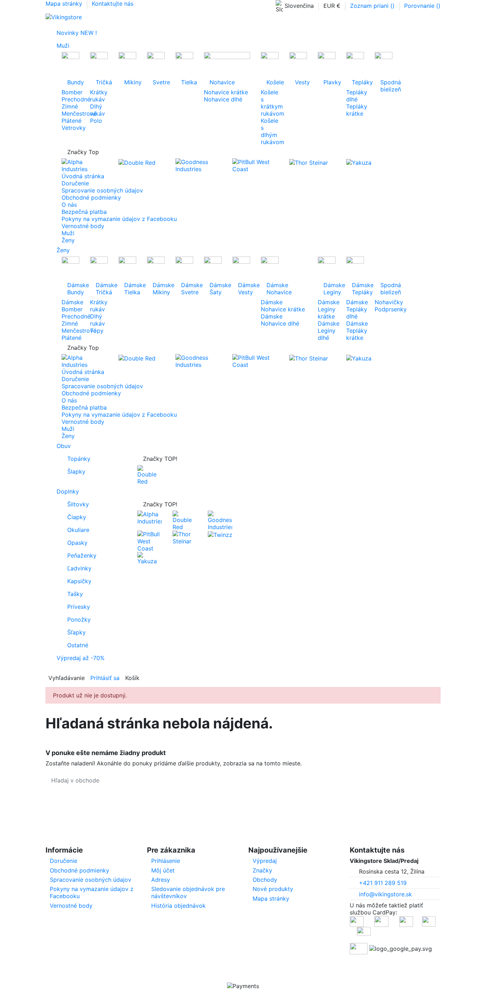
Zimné (70, 106)
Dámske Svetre (187, 288)
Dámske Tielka (130, 288)
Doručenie (75, 183)
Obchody (265, 879)
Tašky (75, 593)
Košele (272, 82)
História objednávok (178, 905)
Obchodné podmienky (91, 197)
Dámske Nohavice (279, 288)
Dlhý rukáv (97, 110)
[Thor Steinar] (308, 161)
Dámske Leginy (329, 288)
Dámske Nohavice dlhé (280, 320)
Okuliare (78, 529)
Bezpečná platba (84, 211)
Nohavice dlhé (223, 99)
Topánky (78, 458)
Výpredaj (265, 860)
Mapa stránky (65, 3)
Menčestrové (79, 113)
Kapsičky (79, 581)
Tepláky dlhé (356, 96)
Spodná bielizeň (386, 86)
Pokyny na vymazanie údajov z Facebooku (119, 218)
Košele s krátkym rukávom (272, 103)
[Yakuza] (358, 161)
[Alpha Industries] (85, 165)
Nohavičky (389, 302)
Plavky (329, 82)
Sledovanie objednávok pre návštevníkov (188, 892)
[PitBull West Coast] (255, 165)
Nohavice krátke (226, 92)
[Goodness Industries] (198, 165)
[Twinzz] (220, 534)
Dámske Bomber (72, 306)
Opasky (77, 542)
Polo (96, 120)
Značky (262, 870)
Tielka (187, 82)
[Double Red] (136, 161)
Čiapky (76, 517)
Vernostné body (83, 226)
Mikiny (130, 82)
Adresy (160, 879)
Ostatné (77, 645)
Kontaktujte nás (112, 3)
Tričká (102, 82)
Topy (97, 330)
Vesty (301, 82)
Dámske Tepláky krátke (357, 330)
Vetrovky (74, 127)
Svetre (159, 82)
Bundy (73, 82)
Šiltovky (78, 504)
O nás (69, 204)
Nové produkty (273, 888)
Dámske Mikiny (159, 288)
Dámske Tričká (102, 288)
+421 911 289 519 (383, 882)
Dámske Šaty (216, 288)
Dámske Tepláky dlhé (357, 309)
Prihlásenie (165, 860)
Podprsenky (391, 309)
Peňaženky (81, 555)
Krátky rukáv (98, 96)
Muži (68, 233)
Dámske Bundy (73, 288)
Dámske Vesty (244, 288)
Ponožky (79, 619)
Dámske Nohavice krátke (283, 306)
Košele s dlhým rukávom (272, 131)
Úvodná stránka (83, 176)
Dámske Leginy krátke (328, 309)
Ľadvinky (79, 568)
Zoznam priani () (373, 5)
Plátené (71, 120)
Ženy (68, 240)
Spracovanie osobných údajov (102, 190)
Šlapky (76, 471)
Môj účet (163, 870)
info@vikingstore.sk (385, 894)
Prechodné (76, 99)
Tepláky (358, 82)
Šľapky (76, 632)
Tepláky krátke (356, 110)
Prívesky (78, 606)
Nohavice (222, 82)
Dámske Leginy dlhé (328, 330)
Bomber (72, 92)
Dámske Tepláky (358, 288)
